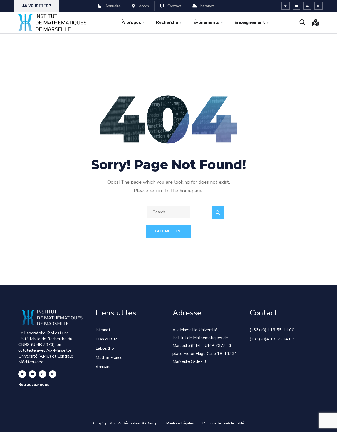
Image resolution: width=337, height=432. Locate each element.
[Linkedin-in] (307, 6)
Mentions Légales (180, 423)
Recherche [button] (167, 22)
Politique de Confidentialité (223, 423)
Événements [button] (206, 22)
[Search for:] (168, 212)
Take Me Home (168, 231)
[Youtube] (297, 6)
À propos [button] (131, 22)
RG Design (151, 423)
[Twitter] (285, 6)
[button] (36, 6)
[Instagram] (318, 6)
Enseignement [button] (250, 22)
